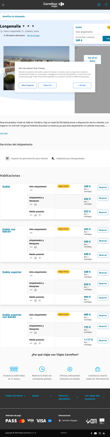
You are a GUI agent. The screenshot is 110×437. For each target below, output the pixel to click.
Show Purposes (28, 85)
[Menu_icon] (3, 5)
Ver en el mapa (33, 35)
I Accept (82, 85)
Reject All (48, 85)
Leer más (4, 133)
